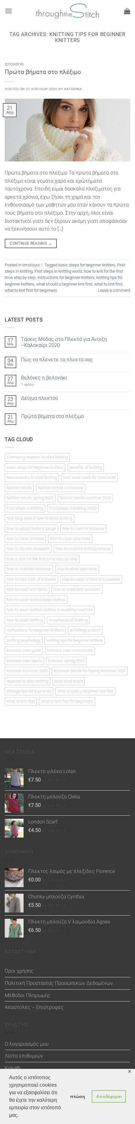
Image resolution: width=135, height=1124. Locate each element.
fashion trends (19, 487)
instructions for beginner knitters (65, 277)
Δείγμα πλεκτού (39, 398)
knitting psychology (23, 640)
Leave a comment (114, 290)
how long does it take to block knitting (40, 518)
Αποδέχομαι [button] (109, 1096)
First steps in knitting (25, 508)
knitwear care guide (24, 650)
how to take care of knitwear (31, 579)
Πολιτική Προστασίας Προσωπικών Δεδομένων (59, 983)
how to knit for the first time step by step (42, 559)
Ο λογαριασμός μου (27, 1044)
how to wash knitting (25, 620)
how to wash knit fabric (27, 589)
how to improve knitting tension (83, 548)
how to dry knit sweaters (28, 548)
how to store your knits (77, 569)
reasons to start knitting (27, 681)
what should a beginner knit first (64, 284)
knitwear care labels (24, 660)
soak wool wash (68, 681)
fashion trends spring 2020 (30, 497)
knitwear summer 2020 (27, 670)
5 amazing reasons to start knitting (37, 457)
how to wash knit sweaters (77, 589)
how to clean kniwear (25, 538)
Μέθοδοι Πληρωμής (28, 995)
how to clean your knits (70, 538)
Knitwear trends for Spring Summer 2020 (90, 670)
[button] (8, 10)
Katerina (73, 89)
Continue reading (31, 243)
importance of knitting (68, 620)
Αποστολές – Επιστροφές (34, 1007)
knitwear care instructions (70, 650)
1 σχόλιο (34, 385)
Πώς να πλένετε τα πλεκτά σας (57, 360)
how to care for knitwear (83, 528)
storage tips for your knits (29, 691)
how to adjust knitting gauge (31, 528)
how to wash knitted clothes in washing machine (50, 609)
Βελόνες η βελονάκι (44, 378)
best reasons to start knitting (32, 477)
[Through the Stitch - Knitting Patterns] (67, 11)
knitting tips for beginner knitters (74, 640)
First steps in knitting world (58, 271)
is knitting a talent (85, 630)
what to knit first (108, 284)
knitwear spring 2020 (66, 660)
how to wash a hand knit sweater (91, 579)
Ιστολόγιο (14, 64)
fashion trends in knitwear (61, 487)
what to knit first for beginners (31, 290)
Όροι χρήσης (19, 971)
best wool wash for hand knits (89, 477)
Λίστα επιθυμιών (24, 1056)
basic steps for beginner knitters (86, 265)
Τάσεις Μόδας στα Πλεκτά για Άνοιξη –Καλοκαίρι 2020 (64, 342)
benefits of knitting (85, 467)
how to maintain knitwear (29, 569)
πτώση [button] (77, 1096)
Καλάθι (13, 1068)
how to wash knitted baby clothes (36, 599)
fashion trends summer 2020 (85, 497)
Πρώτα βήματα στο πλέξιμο (43, 72)
